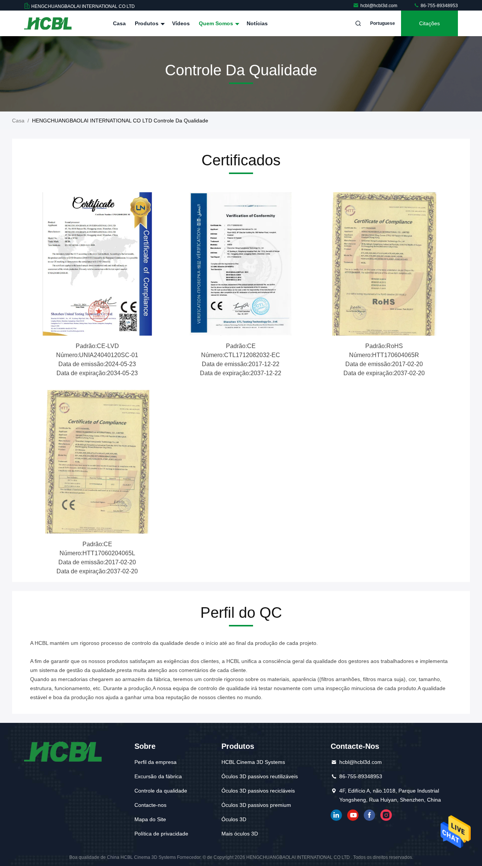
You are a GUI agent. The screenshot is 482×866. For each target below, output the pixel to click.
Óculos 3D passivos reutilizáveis (259, 776)
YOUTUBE (352, 815)
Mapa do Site (150, 819)
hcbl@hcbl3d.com (379, 5)
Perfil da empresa (155, 762)
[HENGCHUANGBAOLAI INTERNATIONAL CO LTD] (48, 23)
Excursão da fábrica (158, 776)
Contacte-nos (150, 805)
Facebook (369, 815)
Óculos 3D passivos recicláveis (258, 791)
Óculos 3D (233, 819)
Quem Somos (217, 23)
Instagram (386, 815)
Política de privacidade (161, 834)
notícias (257, 23)
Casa (119, 23)
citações (429, 23)
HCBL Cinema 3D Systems (253, 762)
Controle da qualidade (160, 791)
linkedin (336, 815)
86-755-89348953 (438, 5)
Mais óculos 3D (239, 834)
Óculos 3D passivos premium (256, 805)
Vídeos (181, 23)
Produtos (147, 23)
